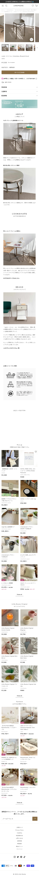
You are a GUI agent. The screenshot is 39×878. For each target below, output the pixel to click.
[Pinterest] (21, 857)
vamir (3, 58)
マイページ (19, 849)
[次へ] (36, 47)
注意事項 (4, 91)
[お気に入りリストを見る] (32, 5)
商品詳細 (4, 87)
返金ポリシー (19, 846)
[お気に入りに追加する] (31, 39)
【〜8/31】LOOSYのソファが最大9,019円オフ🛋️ (19, 1)
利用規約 (19, 843)
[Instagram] (15, 857)
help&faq (19, 833)
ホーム (3, 10)
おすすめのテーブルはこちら (11, 278)
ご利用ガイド (19, 827)
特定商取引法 (19, 835)
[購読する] (34, 819)
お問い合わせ (19, 838)
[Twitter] (18, 857)
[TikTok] (24, 857)
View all (19, 594)
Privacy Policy (19, 830)
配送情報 (4, 95)
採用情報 (19, 841)
